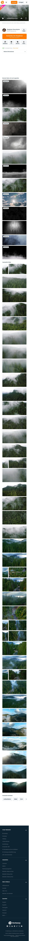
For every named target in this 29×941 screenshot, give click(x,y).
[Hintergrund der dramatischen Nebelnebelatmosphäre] (14, 86)
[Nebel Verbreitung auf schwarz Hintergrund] (14, 252)
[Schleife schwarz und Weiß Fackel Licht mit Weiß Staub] (14, 227)
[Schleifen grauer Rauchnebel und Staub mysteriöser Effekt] (14, 213)
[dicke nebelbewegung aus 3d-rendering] (14, 142)
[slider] (12, 18)
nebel (15, 862)
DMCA (3, 929)
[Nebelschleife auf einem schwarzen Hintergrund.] (14, 100)
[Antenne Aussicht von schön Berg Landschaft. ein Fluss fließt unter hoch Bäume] (14, 701)
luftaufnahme (7, 862)
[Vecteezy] (2, 2)
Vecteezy (4, 899)
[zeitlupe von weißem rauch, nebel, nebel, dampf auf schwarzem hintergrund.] (14, 128)
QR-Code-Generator (7, 918)
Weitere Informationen (9, 51)
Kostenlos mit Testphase (14, 36)
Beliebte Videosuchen (7, 940)
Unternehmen (5, 904)
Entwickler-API (6, 910)
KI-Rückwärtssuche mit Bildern (10, 912)
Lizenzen (4, 926)
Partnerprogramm (6, 932)
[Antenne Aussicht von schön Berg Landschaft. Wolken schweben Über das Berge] (14, 566)
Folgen (23, 31)
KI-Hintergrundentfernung (9, 915)
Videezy (4, 902)
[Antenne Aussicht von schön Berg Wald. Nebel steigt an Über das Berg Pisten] (14, 538)
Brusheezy (5, 896)
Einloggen (21, 2)
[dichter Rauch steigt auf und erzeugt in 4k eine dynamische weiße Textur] (14, 239)
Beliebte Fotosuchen (7, 937)
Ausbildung (5, 907)
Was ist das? (15, 48)
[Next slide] (23, 862)
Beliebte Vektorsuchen (8, 934)
